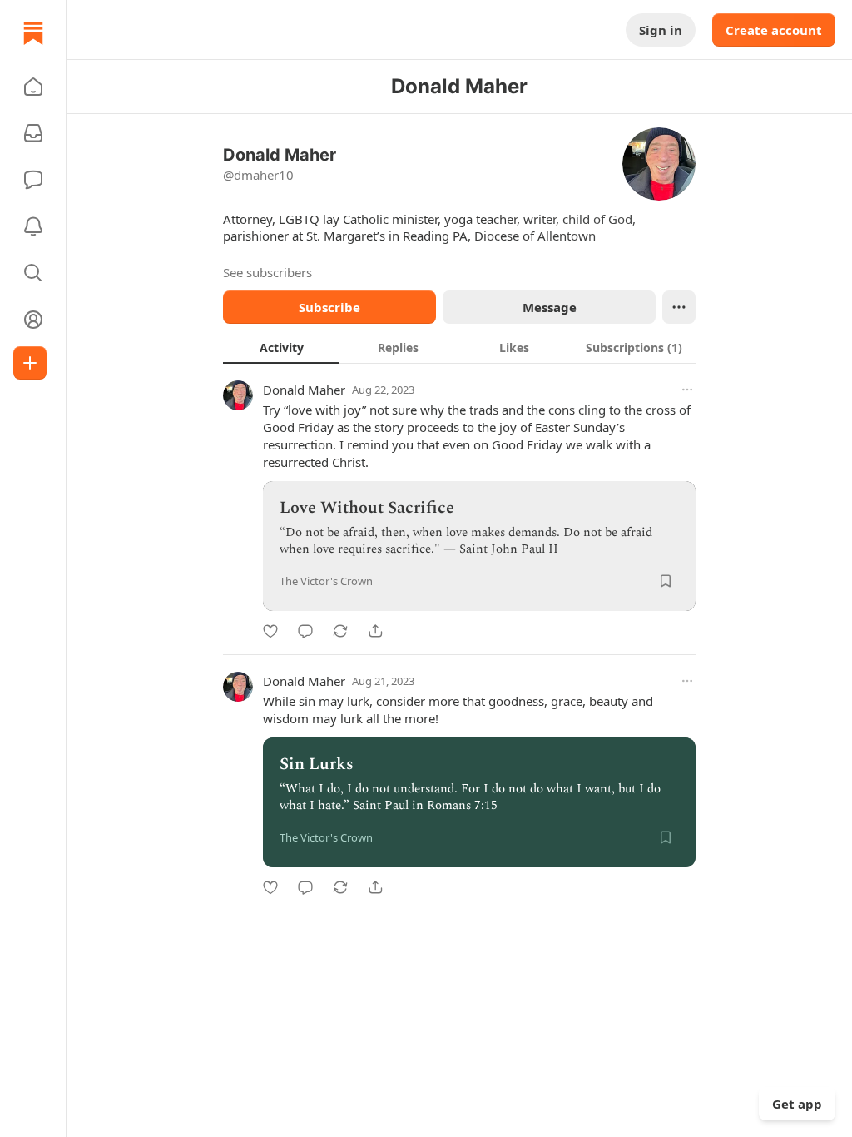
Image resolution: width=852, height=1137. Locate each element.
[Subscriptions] (33, 133)
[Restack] (340, 631)
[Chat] (33, 180)
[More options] (687, 389)
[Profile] (33, 320)
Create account (774, 30)
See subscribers (267, 272)
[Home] (33, 33)
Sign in (660, 30)
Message (550, 307)
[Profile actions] (679, 307)
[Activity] (33, 226)
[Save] (665, 581)
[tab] (281, 347)
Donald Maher (304, 389)
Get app (797, 1103)
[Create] (30, 363)
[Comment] (305, 631)
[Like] (270, 631)
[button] (33, 87)
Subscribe (329, 307)
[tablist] (459, 347)
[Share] (375, 631)
